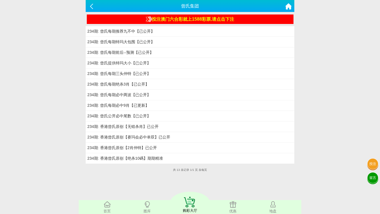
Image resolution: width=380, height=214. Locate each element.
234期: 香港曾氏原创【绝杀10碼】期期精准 (125, 158)
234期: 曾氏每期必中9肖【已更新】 (118, 105)
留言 (372, 178)
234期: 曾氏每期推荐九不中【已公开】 (121, 31)
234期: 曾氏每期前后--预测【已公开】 (120, 52)
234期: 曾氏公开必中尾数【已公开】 (119, 116)
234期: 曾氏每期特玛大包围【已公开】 (121, 42)
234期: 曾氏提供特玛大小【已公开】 (119, 63)
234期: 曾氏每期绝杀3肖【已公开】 (118, 84)
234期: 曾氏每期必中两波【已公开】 (119, 95)
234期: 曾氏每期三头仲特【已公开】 (119, 73)
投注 (372, 164)
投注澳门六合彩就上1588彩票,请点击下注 (193, 19)
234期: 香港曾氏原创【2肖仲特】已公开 (122, 147)
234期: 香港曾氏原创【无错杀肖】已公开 (123, 126)
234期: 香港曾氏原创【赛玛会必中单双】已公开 (128, 137)
